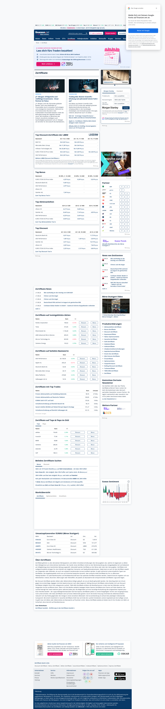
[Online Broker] (42, 34)
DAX (36, 25)
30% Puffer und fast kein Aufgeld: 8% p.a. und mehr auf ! (57, 475)
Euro (106, 25)
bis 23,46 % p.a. (64, 148)
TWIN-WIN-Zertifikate (111, 371)
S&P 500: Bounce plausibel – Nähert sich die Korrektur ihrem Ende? (119, 284)
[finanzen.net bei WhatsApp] (86, 681)
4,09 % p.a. (94, 212)
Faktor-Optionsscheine (111, 337)
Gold (124, 25)
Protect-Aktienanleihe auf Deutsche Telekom (50, 397)
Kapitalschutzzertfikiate (112, 351)
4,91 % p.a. (66, 242)
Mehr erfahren (47, 64)
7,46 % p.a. (94, 245)
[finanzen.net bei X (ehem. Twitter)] (84, 677)
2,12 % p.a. (82, 248)
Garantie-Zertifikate (110, 339)
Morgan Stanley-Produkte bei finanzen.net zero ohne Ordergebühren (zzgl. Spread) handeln (117, 118)
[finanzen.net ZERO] (67, 64)
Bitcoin (95, 25)
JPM (111, 207)
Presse (37, 678)
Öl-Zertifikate (108, 359)
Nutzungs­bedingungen (74, 680)
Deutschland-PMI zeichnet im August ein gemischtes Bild (62, 302)
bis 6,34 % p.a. (65, 155)
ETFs (64, 39)
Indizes (50, 39)
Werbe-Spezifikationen (58, 678)
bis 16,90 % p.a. (79, 148)
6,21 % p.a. (66, 209)
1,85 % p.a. (66, 239)
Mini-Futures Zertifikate (112, 356)
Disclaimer (70, 678)
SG (110, 220)
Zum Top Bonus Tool (42, 195)
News (44, 39)
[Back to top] (127, 707)
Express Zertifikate (115, 666)
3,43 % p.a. (80, 215)
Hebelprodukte (82, 39)
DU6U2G (38, 539)
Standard (120, 91)
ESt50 (46, 25)
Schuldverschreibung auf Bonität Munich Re (50, 404)
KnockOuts (62, 496)
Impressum (70, 673)
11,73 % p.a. (94, 235)
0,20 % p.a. (80, 179)
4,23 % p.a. (66, 179)
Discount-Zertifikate (110, 332)
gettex (111, 190)
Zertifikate (71, 39)
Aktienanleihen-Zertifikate (112, 327)
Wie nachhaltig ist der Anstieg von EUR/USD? (58, 293)
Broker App (102, 678)
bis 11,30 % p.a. (64, 145)
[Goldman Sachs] (104, 193)
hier (126, 111)
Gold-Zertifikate (109, 341)
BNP (111, 187)
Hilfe (52, 673)
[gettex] (104, 190)
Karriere (37, 675)
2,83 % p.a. (66, 245)
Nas (85, 25)
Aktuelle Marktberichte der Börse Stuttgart (113, 244)
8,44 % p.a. (66, 212)
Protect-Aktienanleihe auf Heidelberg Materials (51, 394)
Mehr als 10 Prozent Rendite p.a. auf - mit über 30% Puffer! (61, 469)
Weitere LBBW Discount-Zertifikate (46, 158)
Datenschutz (71, 675)
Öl (115, 25)
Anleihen (93, 39)
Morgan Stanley (109, 91)
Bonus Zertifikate (54, 666)
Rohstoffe (102, 39)
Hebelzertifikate (109, 344)
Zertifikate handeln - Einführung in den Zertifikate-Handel (54, 608)
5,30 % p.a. (94, 239)
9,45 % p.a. (66, 183)
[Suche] (87, 33)
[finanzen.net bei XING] (91, 677)
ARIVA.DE (81, 707)
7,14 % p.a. (80, 212)
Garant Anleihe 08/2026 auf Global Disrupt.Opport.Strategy (55, 407)
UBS (111, 224)
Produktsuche (106, 96)
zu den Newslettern (108, 399)
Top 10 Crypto (72, 25)
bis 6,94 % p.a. (79, 142)
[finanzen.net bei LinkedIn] (87, 677)
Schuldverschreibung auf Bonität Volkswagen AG (51, 410)
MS (110, 217)
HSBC (111, 200)
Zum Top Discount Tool (43, 251)
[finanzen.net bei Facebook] (87, 674)
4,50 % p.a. (66, 219)
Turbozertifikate (109, 368)
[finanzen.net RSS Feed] (89, 681)
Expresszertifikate (110, 334)
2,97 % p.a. (66, 186)
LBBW (111, 210)
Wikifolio (112, 231)
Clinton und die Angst (51, 296)
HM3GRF (38, 549)
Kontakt (37, 673)
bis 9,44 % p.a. (79, 145)
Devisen (118, 39)
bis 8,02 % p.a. (65, 142)
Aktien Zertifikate (66, 666)
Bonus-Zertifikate (110, 329)
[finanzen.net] (42, 32)
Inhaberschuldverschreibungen (114, 349)
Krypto (110, 39)
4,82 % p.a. (80, 219)
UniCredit (112, 203)
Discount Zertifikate (41, 666)
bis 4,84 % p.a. (93, 152)
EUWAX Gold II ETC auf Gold (44, 400)
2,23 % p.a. (66, 248)
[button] (96, 33)
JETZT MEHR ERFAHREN (104, 654)
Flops (44, 424)
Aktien (37, 39)
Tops (38, 424)
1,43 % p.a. (82, 239)
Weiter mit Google (143, 30)
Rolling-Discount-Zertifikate (113, 366)
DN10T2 (38, 552)
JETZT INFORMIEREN (55, 654)
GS (110, 193)
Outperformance (109, 363)
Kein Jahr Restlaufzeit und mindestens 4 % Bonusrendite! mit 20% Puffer (61, 479)
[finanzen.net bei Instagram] (84, 674)
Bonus (94, 323)
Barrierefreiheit (71, 686)
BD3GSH (38, 543)
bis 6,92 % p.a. (65, 152)
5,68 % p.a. (80, 209)
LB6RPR (38, 546)
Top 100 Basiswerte (105, 103)
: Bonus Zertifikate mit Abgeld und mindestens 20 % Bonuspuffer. (59, 482)
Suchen (126, 108)
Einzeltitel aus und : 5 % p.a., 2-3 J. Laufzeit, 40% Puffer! (60, 485)
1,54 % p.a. (66, 192)
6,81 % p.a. (66, 235)
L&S (111, 214)
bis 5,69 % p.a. (79, 152)
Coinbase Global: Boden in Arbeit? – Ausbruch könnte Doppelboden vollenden (69, 306)
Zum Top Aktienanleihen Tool (45, 222)
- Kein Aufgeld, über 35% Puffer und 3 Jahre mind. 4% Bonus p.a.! (61, 472)
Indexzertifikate (109, 346)
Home (37, 43)
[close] (156, 8)
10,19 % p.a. (94, 242)
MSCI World (58, 25)
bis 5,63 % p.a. (79, 155)
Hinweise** (71, 163)
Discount (83, 323)
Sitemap (37, 680)
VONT (111, 227)
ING (111, 197)
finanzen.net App (103, 673)
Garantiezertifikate (79, 666)
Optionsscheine (51, 496)
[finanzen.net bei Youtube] (91, 674)
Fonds (58, 39)
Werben (53, 675)
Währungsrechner (104, 675)
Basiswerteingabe (107, 99)
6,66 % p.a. (94, 248)
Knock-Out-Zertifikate (111, 354)
